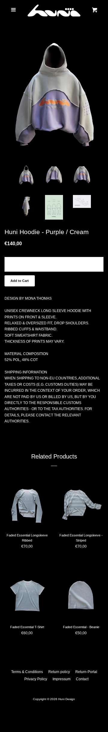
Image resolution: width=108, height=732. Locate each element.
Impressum (61, 679)
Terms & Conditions (27, 672)
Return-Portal (86, 672)
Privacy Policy (35, 679)
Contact (82, 679)
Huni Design (66, 699)
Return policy (59, 672)
